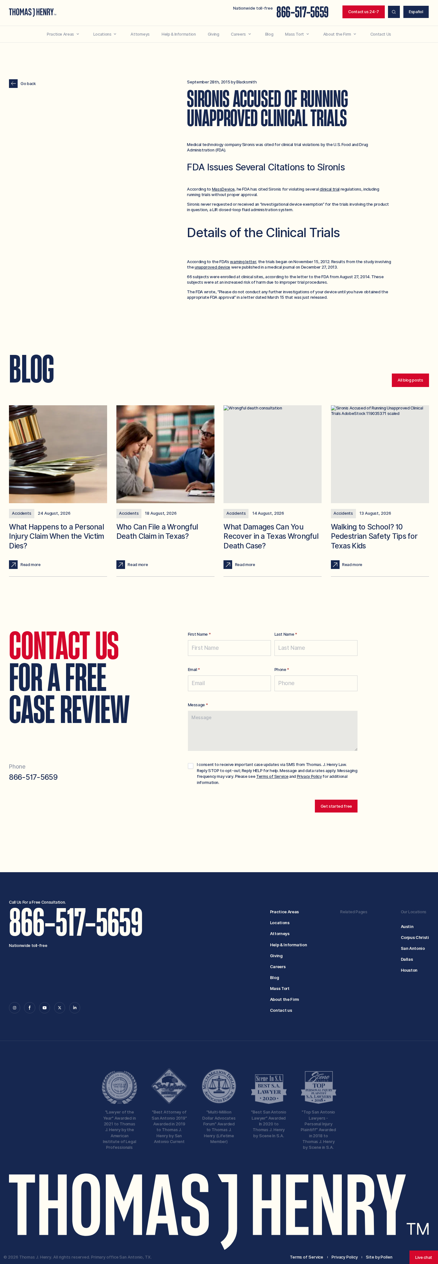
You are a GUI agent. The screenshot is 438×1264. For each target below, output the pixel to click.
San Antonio (413, 948)
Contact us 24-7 (363, 11)
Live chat (423, 1257)
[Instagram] (14, 1007)
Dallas (407, 959)
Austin (407, 926)
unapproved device (212, 267)
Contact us (281, 1010)
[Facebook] (29, 1007)
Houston (409, 970)
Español (416, 11)
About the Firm (284, 999)
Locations (280, 922)
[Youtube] (44, 1007)
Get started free (336, 806)
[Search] (394, 11)
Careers (278, 966)
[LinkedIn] (74, 1007)
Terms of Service (272, 776)
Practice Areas (284, 911)
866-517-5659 (302, 13)
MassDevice (223, 189)
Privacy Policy (309, 776)
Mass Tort (280, 988)
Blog (274, 977)
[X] (59, 1007)
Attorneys (280, 933)
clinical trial (330, 189)
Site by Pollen (379, 1257)
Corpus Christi (415, 937)
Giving (276, 955)
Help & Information (288, 944)
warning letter (243, 261)
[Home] (32, 12)
